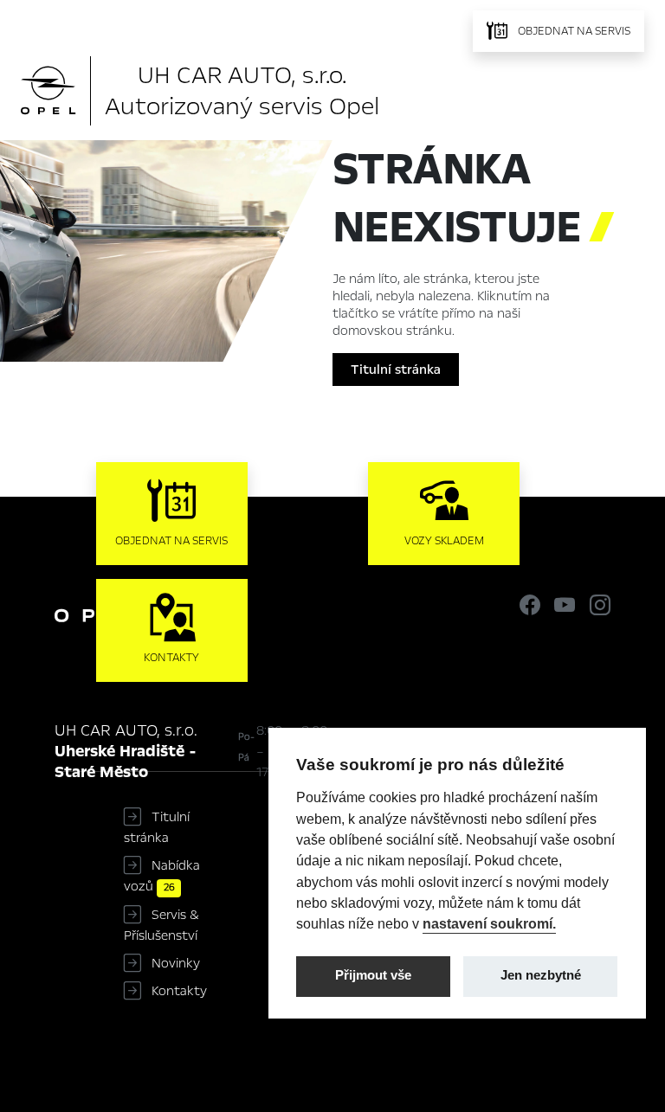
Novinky (176, 963)
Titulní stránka (396, 369)
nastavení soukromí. (489, 923)
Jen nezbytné (540, 975)
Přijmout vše (373, 975)
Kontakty (179, 991)
